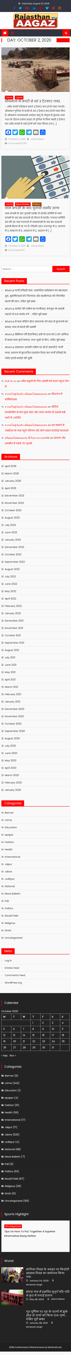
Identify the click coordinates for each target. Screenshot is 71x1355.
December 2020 (14, 709)
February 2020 (13, 782)
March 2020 (12, 775)
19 (4, 1041)
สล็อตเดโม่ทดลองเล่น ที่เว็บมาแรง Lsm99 (27, 438)
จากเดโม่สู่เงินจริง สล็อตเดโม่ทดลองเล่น (26, 394)
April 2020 (10, 768)
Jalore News (37, 139)
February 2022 (13, 606)
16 (43, 1035)
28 (24, 1047)
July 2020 (10, 745)
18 (63, 1035)
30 (43, 1047)
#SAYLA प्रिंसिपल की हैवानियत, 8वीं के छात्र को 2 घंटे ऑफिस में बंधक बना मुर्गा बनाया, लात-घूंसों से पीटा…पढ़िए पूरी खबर (36, 337)
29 (33, 1047)
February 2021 (13, 694)
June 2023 (11, 532)
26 (4, 1047)
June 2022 (11, 584)
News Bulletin (23, 204)
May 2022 (10, 591)
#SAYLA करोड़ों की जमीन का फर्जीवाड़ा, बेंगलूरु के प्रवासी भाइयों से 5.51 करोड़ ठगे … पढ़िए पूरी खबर (34, 311)
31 (53, 1047)
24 (53, 1041)
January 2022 (13, 613)
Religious (10, 923)
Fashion (9, 842)
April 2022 (10, 598)
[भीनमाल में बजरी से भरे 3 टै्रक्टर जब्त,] (35, 69)
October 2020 (13, 723)
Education (11, 827)
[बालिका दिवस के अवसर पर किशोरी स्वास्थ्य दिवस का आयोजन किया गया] (12, 1275)
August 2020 (12, 738)
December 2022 (14, 547)
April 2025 (10, 488)
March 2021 (11, 687)
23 (43, 1041)
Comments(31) (16, 250)
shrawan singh (34, 1284)
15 (33, 1035)
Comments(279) (17, 143)
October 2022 (13, 554)
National (10, 886)
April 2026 (10, 466)
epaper (9, 834)
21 (24, 1041)
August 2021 (12, 650)
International (12, 857)
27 (14, 1047)
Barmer (9, 812)
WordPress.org (13, 982)
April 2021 (10, 679)
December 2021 (14, 620)
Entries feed (12, 968)
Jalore (19, 97)
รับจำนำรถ (10, 381)
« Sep (4, 1055)
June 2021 (10, 665)
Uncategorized (13, 937)
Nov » (13, 1055)
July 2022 (10, 576)
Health (9, 849)
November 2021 (14, 628)
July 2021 (10, 657)
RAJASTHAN (11, 915)
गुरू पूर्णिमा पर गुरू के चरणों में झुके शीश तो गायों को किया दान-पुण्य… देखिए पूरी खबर (47, 1315)
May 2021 (10, 672)
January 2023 (13, 539)
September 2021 (14, 642)
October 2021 (13, 635)
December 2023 (14, 495)
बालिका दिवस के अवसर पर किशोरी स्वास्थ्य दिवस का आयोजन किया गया (47, 1273)
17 (53, 1035)
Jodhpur (10, 879)
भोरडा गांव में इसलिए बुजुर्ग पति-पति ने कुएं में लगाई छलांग (47, 1293)
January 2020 (13, 790)
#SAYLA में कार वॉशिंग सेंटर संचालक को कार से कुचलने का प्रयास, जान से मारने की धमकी (36, 324)
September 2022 (15, 562)
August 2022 (12, 569)
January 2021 (12, 701)
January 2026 (13, 481)
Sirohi (8, 930)
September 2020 (15, 731)
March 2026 (12, 473)
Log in (8, 960)
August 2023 (12, 517)
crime (9, 97)
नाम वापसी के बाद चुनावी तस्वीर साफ (32, 208)
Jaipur (8, 864)
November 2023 (14, 503)
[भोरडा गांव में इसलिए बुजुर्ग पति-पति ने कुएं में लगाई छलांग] (12, 1297)
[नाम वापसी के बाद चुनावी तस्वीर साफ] (35, 177)
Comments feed (15, 975)
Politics (36, 204)
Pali (7, 901)
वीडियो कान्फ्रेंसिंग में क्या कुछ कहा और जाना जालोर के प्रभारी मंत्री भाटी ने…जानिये (35, 412)
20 (14, 1041)
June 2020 (11, 753)
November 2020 (14, 716)
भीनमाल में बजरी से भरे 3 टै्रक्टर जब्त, (32, 101)
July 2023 (10, 525)
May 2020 (10, 760)
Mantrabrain (55, 1347)
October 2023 (13, 510)
